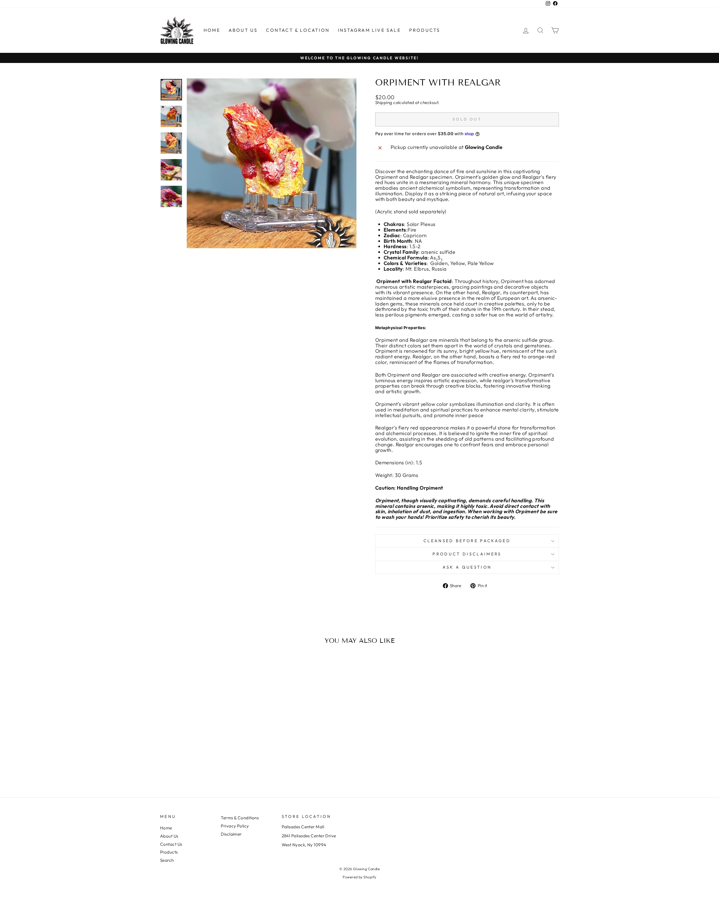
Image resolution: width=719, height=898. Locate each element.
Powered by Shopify (359, 877)
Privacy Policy (235, 826)
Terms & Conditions (240, 817)
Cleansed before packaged (467, 540)
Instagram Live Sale (369, 30)
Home (212, 30)
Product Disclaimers (467, 554)
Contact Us (171, 844)
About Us (243, 30)
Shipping (383, 102)
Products (424, 30)
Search (167, 860)
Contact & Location (297, 30)
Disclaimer (231, 834)
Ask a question (467, 567)
